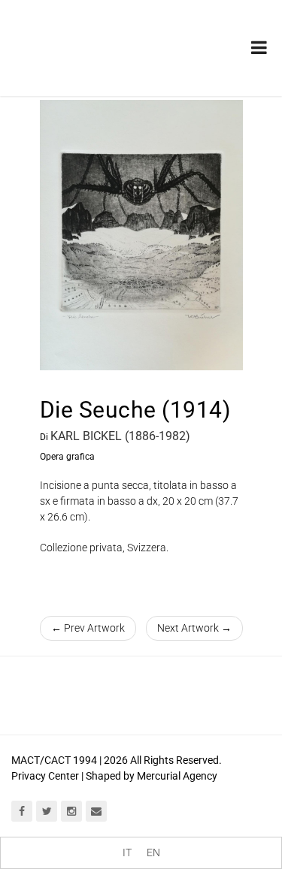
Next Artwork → (194, 628)
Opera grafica (67, 456)
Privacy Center (45, 776)
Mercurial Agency (177, 776)
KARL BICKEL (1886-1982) (120, 436)
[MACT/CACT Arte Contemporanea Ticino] (90, 37)
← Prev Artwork (88, 628)
